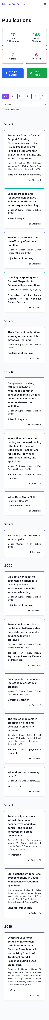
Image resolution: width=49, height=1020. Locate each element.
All (5, 96)
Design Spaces (44, 96)
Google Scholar (13, 73)
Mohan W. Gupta (13, 4)
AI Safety (29, 96)
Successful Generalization (14, 96)
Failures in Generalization (21, 96)
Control (36, 96)
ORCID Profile (37, 73)
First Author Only (12, 110)
